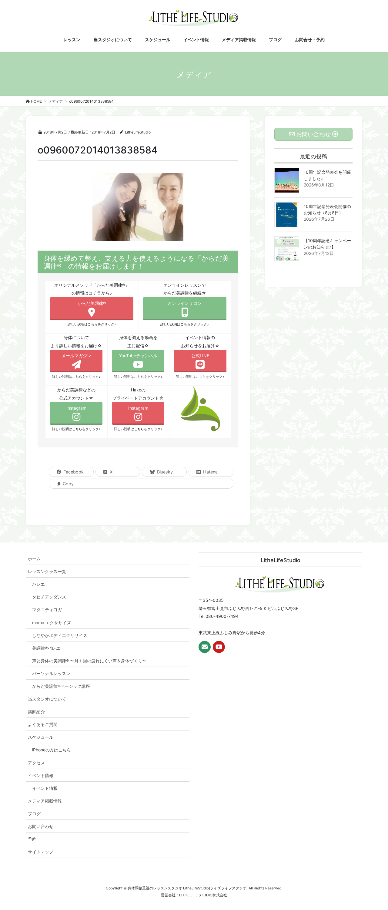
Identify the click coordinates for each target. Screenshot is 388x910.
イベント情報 (40, 775)
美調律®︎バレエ (46, 648)
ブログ (34, 813)
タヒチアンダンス (49, 596)
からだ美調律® (92, 303)
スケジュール (40, 737)
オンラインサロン (185, 303)
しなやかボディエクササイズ (59, 635)
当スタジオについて (47, 698)
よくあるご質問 (43, 724)
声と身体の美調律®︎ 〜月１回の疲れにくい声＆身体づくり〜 (89, 660)
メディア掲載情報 (45, 800)
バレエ (38, 584)
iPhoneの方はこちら (51, 749)
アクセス (36, 762)
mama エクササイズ (51, 622)
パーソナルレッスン (51, 673)
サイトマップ (40, 851)
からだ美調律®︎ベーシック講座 (61, 686)
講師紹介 (36, 711)
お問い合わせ (40, 826)
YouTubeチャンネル (138, 355)
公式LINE (200, 355)
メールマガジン (76, 355)
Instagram (76, 407)
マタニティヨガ (47, 609)
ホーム (34, 558)
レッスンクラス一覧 (47, 571)
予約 (32, 839)
